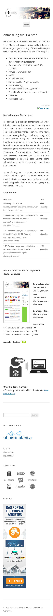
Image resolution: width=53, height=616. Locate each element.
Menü (26, 24)
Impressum (8, 455)
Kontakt (6, 448)
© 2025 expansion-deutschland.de (17, 607)
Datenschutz (8, 452)
